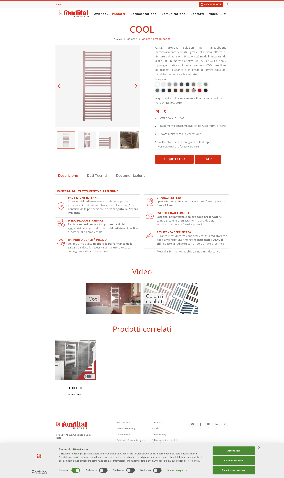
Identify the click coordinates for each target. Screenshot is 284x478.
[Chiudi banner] (259, 447)
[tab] (68, 176)
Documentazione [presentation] (131, 175)
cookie (76, 453)
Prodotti (118, 14)
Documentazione (143, 14)
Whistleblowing (159, 434)
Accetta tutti (233, 450)
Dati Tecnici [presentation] (97, 175)
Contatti (197, 14)
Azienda (100, 14)
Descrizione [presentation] (68, 175)
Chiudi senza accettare (233, 470)
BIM (223, 14)
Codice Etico (157, 422)
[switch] (103, 470)
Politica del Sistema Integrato (131, 440)
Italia (58, 4)
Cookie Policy (123, 434)
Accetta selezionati (233, 460)
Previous (59, 86)
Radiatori (131, 39)
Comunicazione (173, 14)
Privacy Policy (123, 422)
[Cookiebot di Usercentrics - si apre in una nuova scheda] (39, 472)
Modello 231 (158, 428)
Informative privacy (126, 428)
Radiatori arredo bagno (156, 39)
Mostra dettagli (175, 470)
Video (213, 14)
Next (136, 86)
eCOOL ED (75, 388)
